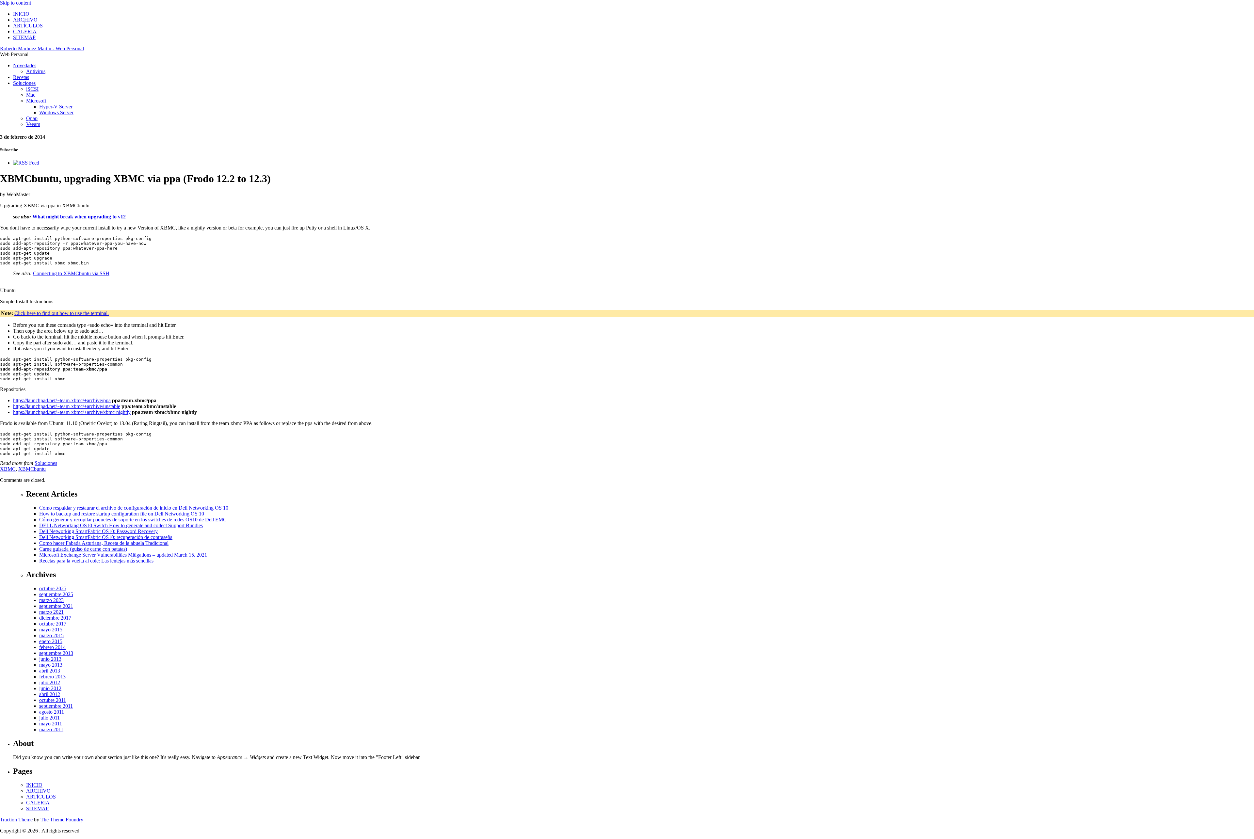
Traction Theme (16, 819)
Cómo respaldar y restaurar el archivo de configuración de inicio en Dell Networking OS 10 (133, 508)
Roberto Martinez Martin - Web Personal (42, 48)
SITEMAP (24, 37)
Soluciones (24, 83)
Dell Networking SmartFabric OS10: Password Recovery (98, 531)
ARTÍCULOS (28, 25)
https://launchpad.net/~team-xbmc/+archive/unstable (66, 406)
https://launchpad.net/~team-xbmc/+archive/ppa (62, 400)
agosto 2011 (51, 712)
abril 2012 (49, 694)
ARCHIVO (25, 20)
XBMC (8, 469)
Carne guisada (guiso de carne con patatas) (83, 549)
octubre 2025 (52, 588)
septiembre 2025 (56, 594)
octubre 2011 (52, 700)
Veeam (33, 124)
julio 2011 (49, 717)
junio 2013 (50, 659)
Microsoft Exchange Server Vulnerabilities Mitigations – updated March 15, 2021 (123, 555)
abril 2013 (49, 670)
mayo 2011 (50, 723)
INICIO (21, 14)
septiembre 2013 (56, 653)
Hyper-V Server (55, 106)
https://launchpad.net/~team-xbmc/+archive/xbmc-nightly (72, 412)
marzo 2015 (51, 635)
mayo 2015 (50, 629)
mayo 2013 (50, 665)
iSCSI (32, 89)
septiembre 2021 (56, 606)
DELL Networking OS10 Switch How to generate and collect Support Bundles (121, 525)
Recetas (21, 77)
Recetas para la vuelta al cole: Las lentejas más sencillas (96, 560)
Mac (30, 95)
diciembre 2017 (55, 618)
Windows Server (56, 112)
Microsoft (36, 100)
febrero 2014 (52, 647)
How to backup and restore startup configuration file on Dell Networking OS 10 (121, 513)
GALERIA (25, 31)
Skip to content (15, 3)
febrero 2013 (52, 676)
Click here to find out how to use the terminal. (61, 313)
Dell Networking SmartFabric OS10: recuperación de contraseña (105, 537)
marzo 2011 (51, 729)
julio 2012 (49, 682)
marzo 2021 (51, 612)
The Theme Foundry (61, 819)
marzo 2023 (51, 600)
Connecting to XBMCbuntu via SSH (71, 273)
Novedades (24, 65)
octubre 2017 (52, 623)
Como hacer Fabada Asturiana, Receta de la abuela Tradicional (104, 543)
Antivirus (35, 71)
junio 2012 (50, 688)
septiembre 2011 (56, 706)
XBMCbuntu (32, 469)
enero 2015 (50, 641)
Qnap (32, 118)
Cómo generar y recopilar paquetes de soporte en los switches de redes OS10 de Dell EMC (133, 519)
